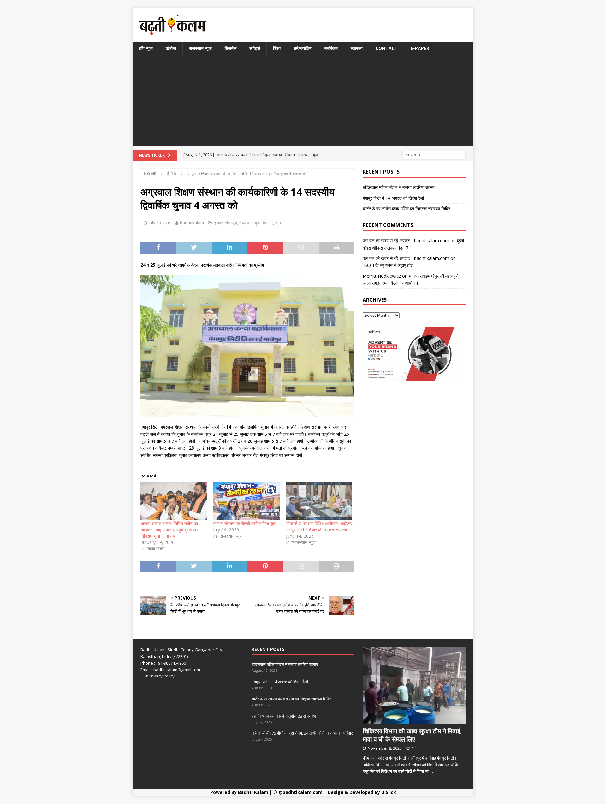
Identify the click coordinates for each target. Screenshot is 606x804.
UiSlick (388, 792)
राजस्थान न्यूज (200, 48)
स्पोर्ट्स (254, 48)
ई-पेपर (218, 223)
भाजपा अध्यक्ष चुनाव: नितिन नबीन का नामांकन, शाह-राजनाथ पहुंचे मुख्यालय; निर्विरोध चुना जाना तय (169, 529)
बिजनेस (230, 48)
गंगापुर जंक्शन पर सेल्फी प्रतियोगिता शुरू (244, 523)
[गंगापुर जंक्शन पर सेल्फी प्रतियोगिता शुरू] (246, 501)
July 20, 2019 (160, 223)
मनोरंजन (331, 48)
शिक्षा (277, 48)
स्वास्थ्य (357, 48)
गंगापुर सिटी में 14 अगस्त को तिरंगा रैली (393, 198)
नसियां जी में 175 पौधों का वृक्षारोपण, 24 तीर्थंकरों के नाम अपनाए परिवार (302, 733)
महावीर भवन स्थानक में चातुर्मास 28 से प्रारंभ (284, 716)
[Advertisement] (303, 102)
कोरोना (171, 48)
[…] (433, 771)
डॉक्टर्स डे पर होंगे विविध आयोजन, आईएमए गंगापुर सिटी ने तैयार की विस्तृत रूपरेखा (319, 526)
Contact (387, 48)
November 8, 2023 (385, 748)
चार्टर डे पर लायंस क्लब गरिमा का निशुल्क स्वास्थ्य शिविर (406, 208)
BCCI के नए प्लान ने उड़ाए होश (388, 265)
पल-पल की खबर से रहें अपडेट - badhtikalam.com (406, 241)
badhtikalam (192, 223)
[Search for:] (434, 155)
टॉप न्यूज (146, 48)
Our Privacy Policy (157, 676)
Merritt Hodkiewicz (382, 276)
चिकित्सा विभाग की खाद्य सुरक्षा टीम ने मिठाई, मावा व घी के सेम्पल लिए (412, 735)
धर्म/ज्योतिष (303, 48)
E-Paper (420, 48)
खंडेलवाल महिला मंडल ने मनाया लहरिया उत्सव (399, 187)
